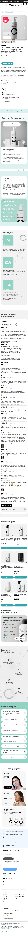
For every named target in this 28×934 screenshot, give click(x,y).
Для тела (5, 896)
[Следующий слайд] (24, 28)
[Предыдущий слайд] (3, 28)
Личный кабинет (6, 915)
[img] (14, 798)
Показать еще (4, 342)
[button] (2, 5)
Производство (6, 908)
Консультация (17, 892)
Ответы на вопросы (7, 906)
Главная (4, 9)
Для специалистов (18, 903)
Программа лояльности (8, 913)
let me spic (7, 793)
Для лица (5, 894)
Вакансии (16, 908)
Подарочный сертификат (20, 896)
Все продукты (6, 892)
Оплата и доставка (7, 901)
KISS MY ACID (7, 773)
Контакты (16, 910)
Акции (16, 898)
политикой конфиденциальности (10, 862)
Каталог (9, 9)
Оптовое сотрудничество (20, 901)
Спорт (16, 906)
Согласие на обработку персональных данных (12, 927)
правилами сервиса (21, 862)
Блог (4, 910)
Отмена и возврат (6, 904)
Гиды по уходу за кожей (19, 894)
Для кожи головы (5, 899)
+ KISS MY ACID (8, 799)
